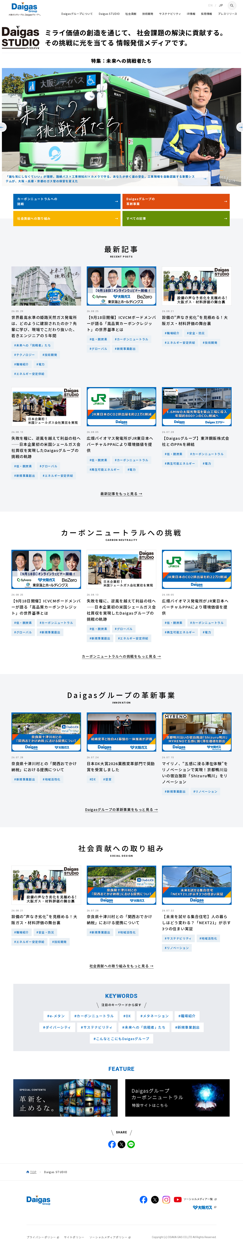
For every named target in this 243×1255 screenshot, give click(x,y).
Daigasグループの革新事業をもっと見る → (121, 809)
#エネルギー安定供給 (29, 374)
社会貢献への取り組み (34, 218)
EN (210, 5)
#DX (93, 779)
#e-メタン (56, 1015)
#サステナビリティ (178, 938)
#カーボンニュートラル (131, 339)
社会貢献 (130, 14)
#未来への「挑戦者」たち (32, 345)
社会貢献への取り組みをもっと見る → (121, 965)
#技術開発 (50, 355)
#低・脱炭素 (98, 339)
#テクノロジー (24, 355)
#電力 (40, 364)
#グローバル (98, 349)
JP (221, 5)
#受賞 (107, 779)
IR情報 (191, 14)
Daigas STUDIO (109, 14)
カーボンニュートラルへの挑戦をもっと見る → (121, 656)
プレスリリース (227, 14)
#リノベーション (205, 791)
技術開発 (147, 14)
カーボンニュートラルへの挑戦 (37, 201)
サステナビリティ (170, 14)
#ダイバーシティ (57, 1027)
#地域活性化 (52, 779)
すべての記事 (136, 218)
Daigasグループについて (77, 14)
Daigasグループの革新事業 (140, 201)
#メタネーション (154, 1015)
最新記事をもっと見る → (121, 493)
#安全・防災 (196, 333)
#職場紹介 (21, 364)
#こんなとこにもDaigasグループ (121, 1038)
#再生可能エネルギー (105, 469)
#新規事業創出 (125, 349)
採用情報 (206, 14)
